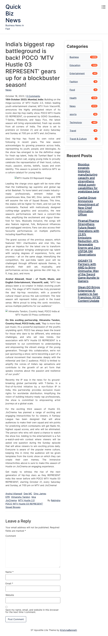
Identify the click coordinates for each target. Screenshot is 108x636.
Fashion (74, 81)
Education (75, 65)
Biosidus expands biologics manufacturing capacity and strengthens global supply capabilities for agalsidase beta (88, 178)
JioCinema (11, 500)
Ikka (34, 497)
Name (9, 572)
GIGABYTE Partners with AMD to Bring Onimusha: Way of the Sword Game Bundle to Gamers (88, 271)
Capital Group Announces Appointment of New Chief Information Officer (88, 206)
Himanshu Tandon (20, 497)
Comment (10, 536)
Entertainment (77, 73)
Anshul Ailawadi (13, 493)
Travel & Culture (78, 138)
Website (9, 595)
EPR (7, 497)
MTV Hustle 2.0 (26, 500)
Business (74, 57)
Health (73, 97)
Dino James (40, 493)
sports (73, 114)
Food (72, 89)
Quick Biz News (13, 13)
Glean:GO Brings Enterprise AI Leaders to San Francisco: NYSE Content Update (89, 294)
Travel (73, 130)
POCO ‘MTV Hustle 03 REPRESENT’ (24, 503)
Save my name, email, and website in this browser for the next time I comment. (32, 611)
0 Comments (33, 96)
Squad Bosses (12, 507)
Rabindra (55, 500)
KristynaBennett (68, 630)
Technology (76, 122)
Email (9, 583)
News (8, 89)
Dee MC (28, 493)
